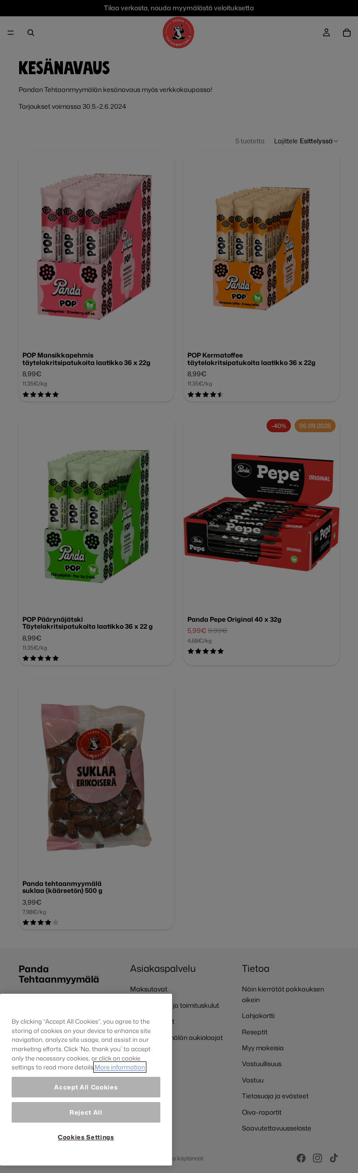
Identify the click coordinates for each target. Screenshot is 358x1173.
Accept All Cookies (85, 1087)
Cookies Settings (86, 1137)
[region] (86, 1080)
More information (120, 1067)
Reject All (86, 1112)
